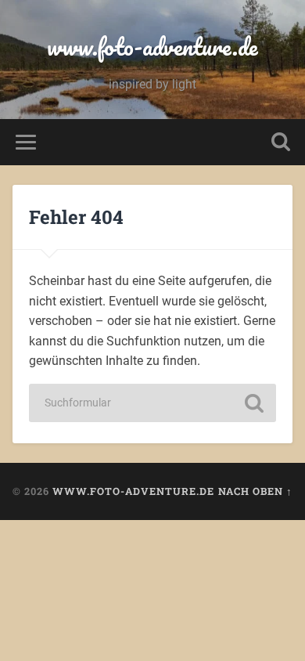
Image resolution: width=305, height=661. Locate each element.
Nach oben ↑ (255, 491)
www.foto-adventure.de (152, 46)
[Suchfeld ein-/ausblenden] (280, 142)
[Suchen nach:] (152, 403)
